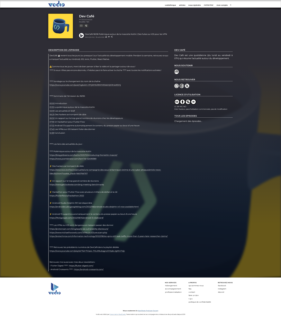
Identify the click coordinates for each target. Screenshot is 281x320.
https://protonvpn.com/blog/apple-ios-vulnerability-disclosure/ (79, 229)
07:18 (52, 122)
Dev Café (86, 16)
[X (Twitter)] (187, 87)
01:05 (52, 107)
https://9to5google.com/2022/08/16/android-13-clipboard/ (77, 218)
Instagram (222, 289)
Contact (192, 292)
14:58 (52, 133)
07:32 (52, 125)
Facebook (222, 286)
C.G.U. (191, 299)
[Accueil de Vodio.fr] (56, 6)
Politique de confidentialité (200, 302)
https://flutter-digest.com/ (81, 266)
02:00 (52, 111)
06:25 (52, 114)
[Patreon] (176, 73)
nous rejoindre (194, 5)
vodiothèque (170, 5)
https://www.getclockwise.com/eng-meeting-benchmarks (77, 184)
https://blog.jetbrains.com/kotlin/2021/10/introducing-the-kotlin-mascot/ (83, 155)
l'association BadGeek (118, 314)
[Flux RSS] (177, 87)
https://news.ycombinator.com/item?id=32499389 (73, 159)
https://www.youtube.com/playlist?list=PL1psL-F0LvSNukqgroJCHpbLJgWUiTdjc (87, 251)
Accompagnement (173, 289)
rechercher (208, 5)
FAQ (190, 289)
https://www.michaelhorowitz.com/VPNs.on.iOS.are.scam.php (78, 232)
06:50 (52, 118)
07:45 (52, 129)
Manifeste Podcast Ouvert (148, 311)
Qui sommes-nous (196, 286)
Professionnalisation (173, 292)
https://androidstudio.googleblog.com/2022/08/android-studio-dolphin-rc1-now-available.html (94, 207)
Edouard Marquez (86, 19)
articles (182, 5)
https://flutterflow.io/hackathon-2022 (67, 196)
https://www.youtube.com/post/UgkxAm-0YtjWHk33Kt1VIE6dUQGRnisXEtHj (85, 85)
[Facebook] (182, 87)
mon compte (222, 5)
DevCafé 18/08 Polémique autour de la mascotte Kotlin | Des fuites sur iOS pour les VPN (126, 34)
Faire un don (194, 296)
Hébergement (171, 286)
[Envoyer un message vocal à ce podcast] (86, 25)
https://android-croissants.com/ (89, 269)
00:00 (52, 103)
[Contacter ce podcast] (81, 25)
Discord (221, 292)
